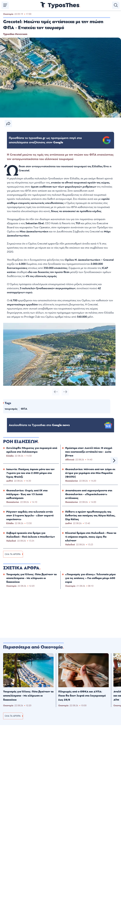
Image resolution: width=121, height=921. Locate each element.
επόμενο (114, 460)
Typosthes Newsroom (15, 34)
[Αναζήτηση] (115, 5)
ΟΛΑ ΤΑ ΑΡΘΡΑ (12, 554)
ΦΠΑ (24, 409)
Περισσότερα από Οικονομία (33, 647)
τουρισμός (11, 409)
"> (45, 140)
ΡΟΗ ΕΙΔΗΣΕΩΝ (20, 441)
